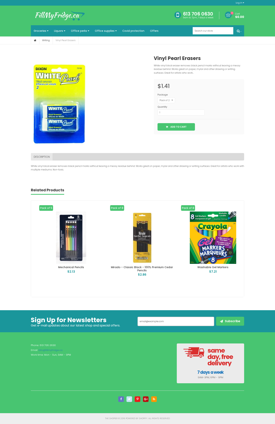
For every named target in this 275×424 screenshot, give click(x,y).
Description (42, 157)
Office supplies (105, 31)
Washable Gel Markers (208, 267)
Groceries (40, 31)
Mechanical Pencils (67, 267)
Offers (154, 31)
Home (35, 40)
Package (163, 94)
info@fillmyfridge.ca (50, 350)
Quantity (162, 106)
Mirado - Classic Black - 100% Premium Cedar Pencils (137, 268)
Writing (46, 40)
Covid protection (133, 31)
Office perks (79, 31)
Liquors (59, 31)
